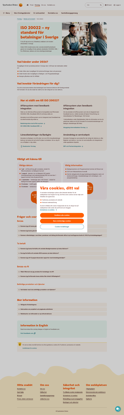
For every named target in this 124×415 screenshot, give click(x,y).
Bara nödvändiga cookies (62, 221)
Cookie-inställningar (62, 227)
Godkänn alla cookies (62, 215)
